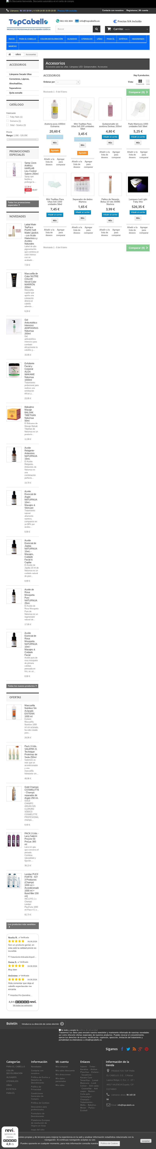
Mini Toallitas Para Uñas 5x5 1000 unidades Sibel (55, 201)
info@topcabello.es (126, 1105)
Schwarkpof (85, 1097)
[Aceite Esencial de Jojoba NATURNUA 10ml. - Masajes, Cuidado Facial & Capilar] (14, 547)
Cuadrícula (140, 84)
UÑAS (99, 38)
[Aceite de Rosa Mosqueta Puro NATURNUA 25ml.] (14, 596)
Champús (84, 1099)
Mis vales (60, 1085)
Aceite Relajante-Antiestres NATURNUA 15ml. (31, 453)
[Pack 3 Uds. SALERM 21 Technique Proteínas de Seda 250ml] (14, 753)
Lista (148, 84)
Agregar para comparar (60, 162)
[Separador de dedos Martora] (83, 184)
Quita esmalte (15, 93)
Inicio (12, 38)
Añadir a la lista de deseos (49, 162)
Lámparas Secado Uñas (20, 74)
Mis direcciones (63, 1074)
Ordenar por (49, 82)
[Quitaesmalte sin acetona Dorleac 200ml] (110, 109)
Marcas (13, 46)
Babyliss (92, 1105)
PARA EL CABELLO (27, 38)
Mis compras (62, 1067)
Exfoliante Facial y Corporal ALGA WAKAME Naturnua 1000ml (30, 371)
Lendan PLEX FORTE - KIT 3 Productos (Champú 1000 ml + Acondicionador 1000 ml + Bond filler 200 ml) (32, 885)
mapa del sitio (37, 1130)
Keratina (84, 1069)
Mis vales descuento (65, 1070)
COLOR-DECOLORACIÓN (51, 38)
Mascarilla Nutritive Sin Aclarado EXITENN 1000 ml (31, 711)
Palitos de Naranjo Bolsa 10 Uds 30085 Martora (110, 201)
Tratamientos (86, 1102)
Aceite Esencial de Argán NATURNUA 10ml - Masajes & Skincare (31, 499)
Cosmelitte (87, 1088)
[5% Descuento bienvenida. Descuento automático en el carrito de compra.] (78, 4)
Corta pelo (85, 1094)
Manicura (84, 1083)
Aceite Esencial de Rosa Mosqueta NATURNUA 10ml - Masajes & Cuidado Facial (31, 644)
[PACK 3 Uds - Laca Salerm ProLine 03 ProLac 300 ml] (14, 840)
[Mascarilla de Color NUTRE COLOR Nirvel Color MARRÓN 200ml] (14, 280)
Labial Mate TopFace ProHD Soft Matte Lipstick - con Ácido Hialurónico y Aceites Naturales (31, 234)
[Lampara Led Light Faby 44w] (138, 184)
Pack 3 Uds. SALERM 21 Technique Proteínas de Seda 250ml (31, 751)
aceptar (146, 1141)
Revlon (91, 1091)
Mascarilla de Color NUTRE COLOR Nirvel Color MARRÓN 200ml (31, 280)
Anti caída (94, 1086)
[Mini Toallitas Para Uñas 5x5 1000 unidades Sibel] (55, 184)
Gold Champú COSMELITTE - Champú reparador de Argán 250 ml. (32, 792)
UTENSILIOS (86, 38)
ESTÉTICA (123, 38)
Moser (83, 1108)
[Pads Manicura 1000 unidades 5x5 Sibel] (138, 109)
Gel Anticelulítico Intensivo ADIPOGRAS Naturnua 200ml (31, 327)
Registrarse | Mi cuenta (137, 10)
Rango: (9, 135)
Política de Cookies (40, 1103)
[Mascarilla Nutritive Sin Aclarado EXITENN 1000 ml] (14, 712)
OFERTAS (15, 697)
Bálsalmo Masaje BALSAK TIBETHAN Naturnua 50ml (30, 414)
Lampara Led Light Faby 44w (138, 200)
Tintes (92, 1067)
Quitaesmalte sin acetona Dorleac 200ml (110, 125)
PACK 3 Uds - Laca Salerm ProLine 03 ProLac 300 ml (32, 839)
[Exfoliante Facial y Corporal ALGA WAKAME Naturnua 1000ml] (14, 370)
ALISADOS (72, 38)
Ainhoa (93, 1069)
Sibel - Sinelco (18, 125)
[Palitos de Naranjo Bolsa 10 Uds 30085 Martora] (110, 184)
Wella (82, 1105)
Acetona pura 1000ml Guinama (54, 125)
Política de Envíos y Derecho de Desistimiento (40, 1080)
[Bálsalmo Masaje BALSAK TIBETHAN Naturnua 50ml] (14, 413)
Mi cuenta (62, 1062)
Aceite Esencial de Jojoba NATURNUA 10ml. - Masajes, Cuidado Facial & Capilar (31, 551)
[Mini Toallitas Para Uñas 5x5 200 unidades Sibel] (83, 109)
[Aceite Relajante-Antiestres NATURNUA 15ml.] (14, 454)
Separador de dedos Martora (82, 200)
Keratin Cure (86, 1077)
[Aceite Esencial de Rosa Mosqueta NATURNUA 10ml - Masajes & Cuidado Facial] (14, 639)
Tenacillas (85, 1080)
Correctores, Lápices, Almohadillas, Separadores (19, 83)
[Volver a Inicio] (9, 55)
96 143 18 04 (25, 11)
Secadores (86, 1075)
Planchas (84, 1072)
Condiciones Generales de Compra (37, 1096)
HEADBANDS (138, 38)
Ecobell (83, 1110)
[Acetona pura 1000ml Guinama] (55, 109)
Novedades (17, 216)
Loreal (95, 1080)
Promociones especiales (19, 152)
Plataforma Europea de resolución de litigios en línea (40, 1123)
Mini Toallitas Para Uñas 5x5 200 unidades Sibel (82, 126)
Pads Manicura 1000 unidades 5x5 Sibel (138, 125)
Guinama (15, 121)
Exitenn (95, 1072)
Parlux (92, 1108)
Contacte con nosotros (113, 10)
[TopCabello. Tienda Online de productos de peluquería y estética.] (28, 24)
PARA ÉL (111, 38)
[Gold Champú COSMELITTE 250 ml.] (14, 793)
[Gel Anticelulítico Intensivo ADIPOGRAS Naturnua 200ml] (14, 326)
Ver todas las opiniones (22, 1005)
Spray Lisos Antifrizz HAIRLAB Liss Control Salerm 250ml (31, 168)
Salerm (83, 1067)
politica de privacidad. (88, 1030)
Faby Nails (16, 117)
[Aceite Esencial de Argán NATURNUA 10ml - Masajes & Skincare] (14, 498)
